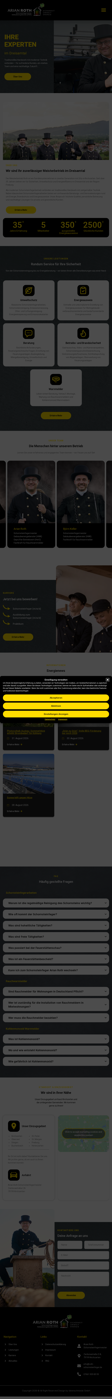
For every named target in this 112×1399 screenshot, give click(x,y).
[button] (107, 679)
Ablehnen (56, 706)
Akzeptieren (56, 698)
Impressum (62, 719)
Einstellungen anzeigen (56, 714)
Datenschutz (50, 719)
